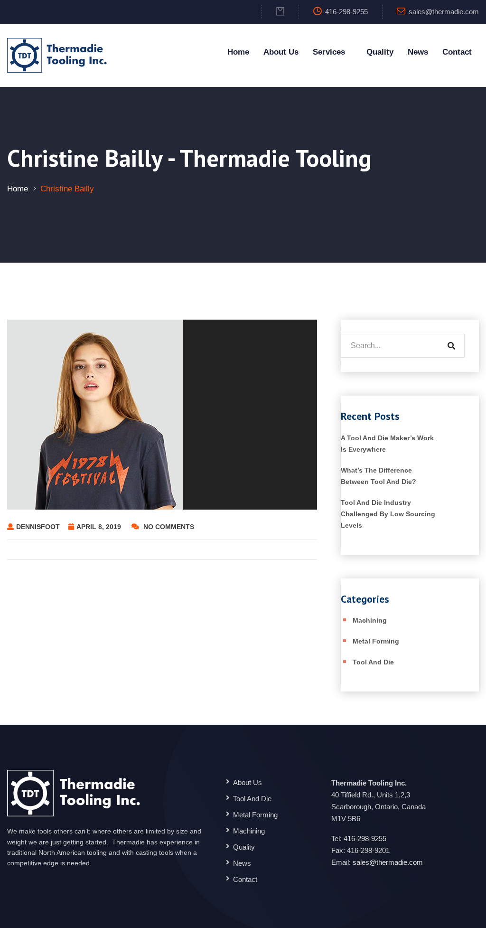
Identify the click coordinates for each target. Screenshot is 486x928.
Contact (457, 52)
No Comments (167, 526)
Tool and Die (373, 662)
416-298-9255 (365, 838)
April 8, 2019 (99, 526)
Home (238, 52)
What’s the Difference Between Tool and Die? (378, 475)
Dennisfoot (38, 526)
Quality (379, 52)
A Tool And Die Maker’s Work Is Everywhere (387, 443)
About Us (281, 52)
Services (329, 52)
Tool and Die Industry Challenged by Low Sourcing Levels (388, 514)
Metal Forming (376, 641)
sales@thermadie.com (444, 12)
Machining (370, 620)
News (418, 52)
